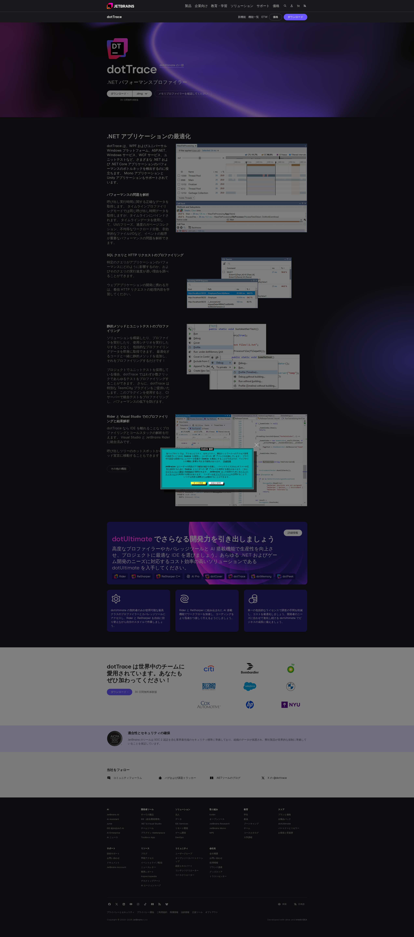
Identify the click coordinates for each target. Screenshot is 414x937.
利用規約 (189, 471)
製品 (188, 6)
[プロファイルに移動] (291, 5)
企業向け (201, 6)
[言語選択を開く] (304, 5)
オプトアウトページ (222, 474)
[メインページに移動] (120, 6)
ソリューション (242, 6)
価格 (276, 6)
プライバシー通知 (175, 471)
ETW (264, 17)
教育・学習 (219, 6)
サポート (263, 6)
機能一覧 (253, 17)
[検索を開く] (285, 5)
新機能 (242, 17)
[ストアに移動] (298, 5)
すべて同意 (198, 483)
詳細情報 (227, 461)
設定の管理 (216, 483)
